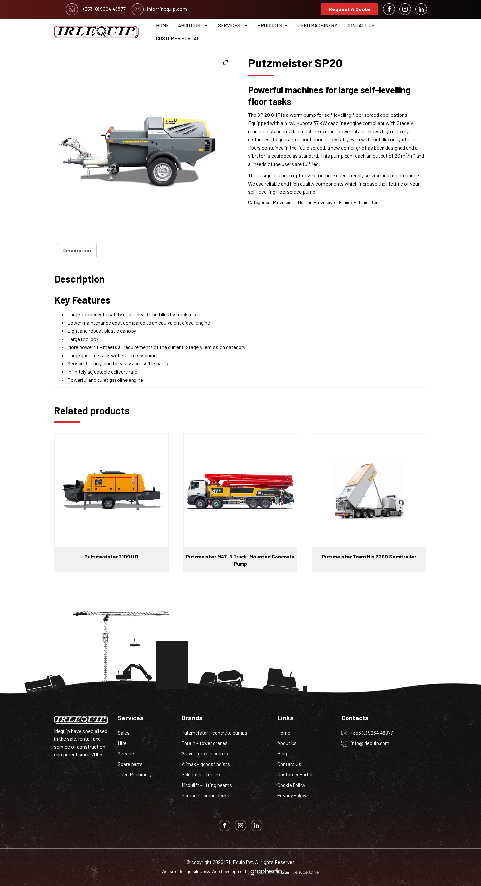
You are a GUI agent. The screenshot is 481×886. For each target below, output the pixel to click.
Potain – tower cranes (205, 743)
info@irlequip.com (369, 743)
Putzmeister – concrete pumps (214, 732)
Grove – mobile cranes (205, 753)
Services (229, 25)
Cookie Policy (291, 785)
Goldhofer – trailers (202, 774)
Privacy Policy (291, 795)
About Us (189, 25)
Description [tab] (76, 250)
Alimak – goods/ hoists (206, 764)
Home (162, 25)
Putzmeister (326, 202)
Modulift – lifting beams (207, 785)
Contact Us (361, 25)
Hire (122, 743)
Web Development (229, 871)
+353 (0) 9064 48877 (371, 732)
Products (270, 25)
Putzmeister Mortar (292, 202)
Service (126, 753)
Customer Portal (178, 38)
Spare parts (130, 764)
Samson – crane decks (205, 795)
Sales (124, 732)
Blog (282, 753)
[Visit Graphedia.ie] (284, 871)
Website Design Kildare (183, 871)
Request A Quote (349, 9)
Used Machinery (317, 25)
